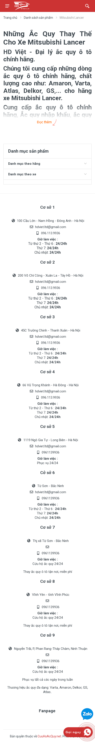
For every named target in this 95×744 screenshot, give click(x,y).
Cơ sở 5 (47, 426)
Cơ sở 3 (47, 316)
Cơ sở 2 (47, 262)
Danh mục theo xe (22, 174)
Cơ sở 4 (47, 371)
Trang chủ (10, 17)
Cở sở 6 (47, 472)
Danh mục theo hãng (24, 164)
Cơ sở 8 (47, 581)
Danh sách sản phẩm (38, 17)
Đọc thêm (45, 122)
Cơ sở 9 (47, 635)
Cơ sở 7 (47, 527)
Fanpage (47, 710)
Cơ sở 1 (47, 207)
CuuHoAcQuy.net (49, 736)
